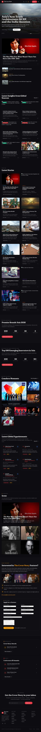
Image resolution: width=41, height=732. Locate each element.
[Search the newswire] (31, 2)
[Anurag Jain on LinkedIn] (37, 446)
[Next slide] (39, 19)
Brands (13, 716)
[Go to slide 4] (33, 33)
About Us (33, 713)
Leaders (13, 713)
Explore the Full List (6, 336)
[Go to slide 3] (32, 33)
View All (35, 441)
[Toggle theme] (28, 2)
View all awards (8, 651)
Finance (23, 721)
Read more (15, 29)
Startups (23, 718)
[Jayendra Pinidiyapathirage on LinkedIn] (18, 474)
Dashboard (33, 714)
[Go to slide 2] (30, 33)
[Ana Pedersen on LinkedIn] (18, 459)
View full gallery (34, 378)
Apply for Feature (9, 627)
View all (35, 97)
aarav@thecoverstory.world (9, 594)
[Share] (35, 40)
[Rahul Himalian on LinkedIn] (37, 459)
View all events (7, 676)
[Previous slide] (2, 19)
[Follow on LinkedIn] (24, 2)
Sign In (34, 1)
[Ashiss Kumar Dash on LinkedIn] (18, 446)
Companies (14, 714)
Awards (13, 718)
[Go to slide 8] (38, 33)
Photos (13, 723)
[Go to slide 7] (37, 33)
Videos (13, 721)
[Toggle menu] (38, 2)
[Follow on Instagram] (26, 2)
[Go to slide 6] (36, 33)
